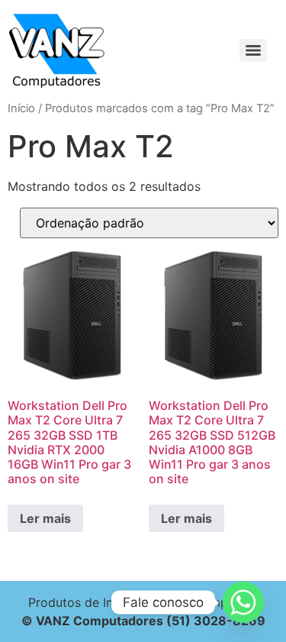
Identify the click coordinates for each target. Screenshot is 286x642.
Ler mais (45, 518)
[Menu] (253, 50)
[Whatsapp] (243, 602)
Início (21, 108)
